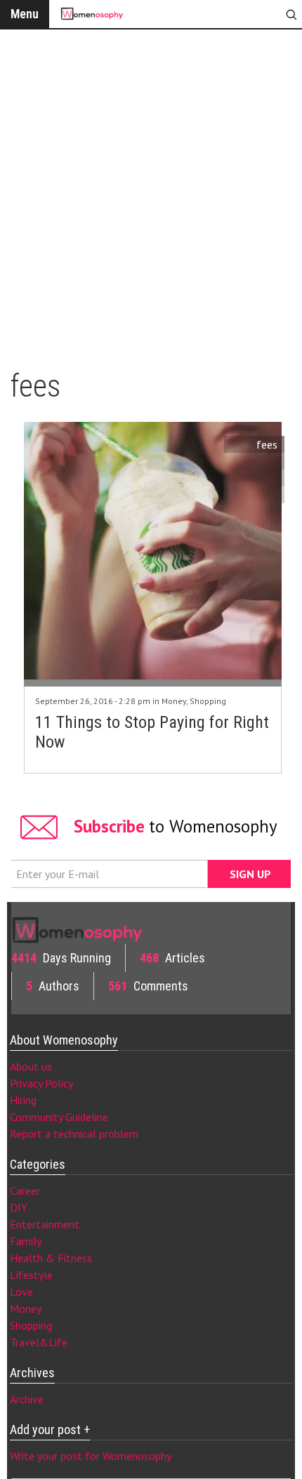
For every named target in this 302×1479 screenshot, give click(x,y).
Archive (27, 1399)
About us (31, 1066)
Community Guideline (59, 1117)
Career (25, 1190)
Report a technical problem (74, 1134)
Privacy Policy (41, 1083)
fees (266, 444)
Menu (25, 13)
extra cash (252, 495)
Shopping (208, 701)
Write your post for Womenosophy (90, 1456)
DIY (18, 1207)
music (264, 478)
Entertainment (44, 1224)
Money (174, 701)
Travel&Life (38, 1342)
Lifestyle (31, 1275)
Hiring (23, 1100)
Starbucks (254, 461)
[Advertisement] (151, 193)
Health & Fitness (51, 1258)
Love (21, 1292)
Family (25, 1241)
